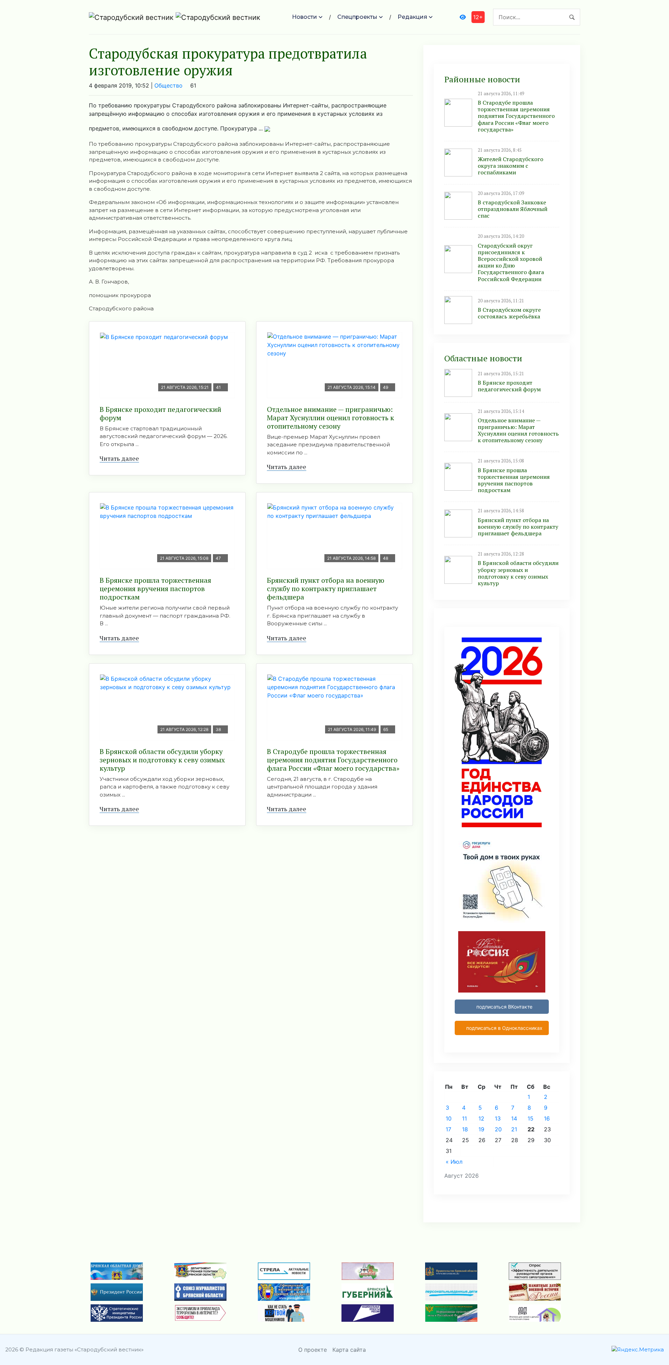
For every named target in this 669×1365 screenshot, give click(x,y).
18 (465, 1129)
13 (498, 1118)
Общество (168, 85)
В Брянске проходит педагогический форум (160, 413)
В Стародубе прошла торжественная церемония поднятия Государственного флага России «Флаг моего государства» (333, 760)
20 (498, 1129)
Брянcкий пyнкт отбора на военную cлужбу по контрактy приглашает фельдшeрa (325, 588)
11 (464, 1118)
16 (547, 1118)
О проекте (312, 1349)
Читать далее (119, 458)
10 (449, 1118)
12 (481, 1118)
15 (530, 1118)
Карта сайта (349, 1349)
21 (514, 1129)
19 (481, 1129)
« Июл (454, 1161)
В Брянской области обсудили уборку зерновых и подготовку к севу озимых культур (162, 760)
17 (448, 1129)
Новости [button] (304, 17)
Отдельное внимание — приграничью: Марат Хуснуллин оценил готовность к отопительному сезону (330, 418)
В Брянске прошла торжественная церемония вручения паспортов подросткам (155, 588)
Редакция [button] (412, 17)
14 (514, 1118)
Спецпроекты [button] (357, 17)
